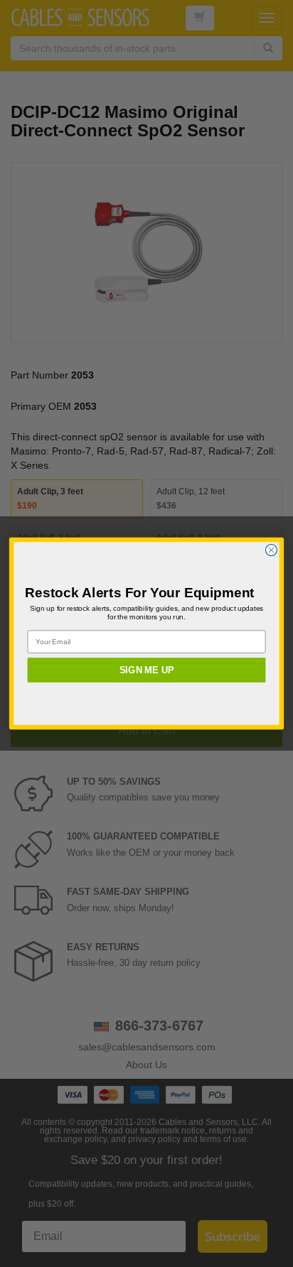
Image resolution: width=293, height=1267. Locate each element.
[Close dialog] (271, 549)
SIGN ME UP (146, 670)
